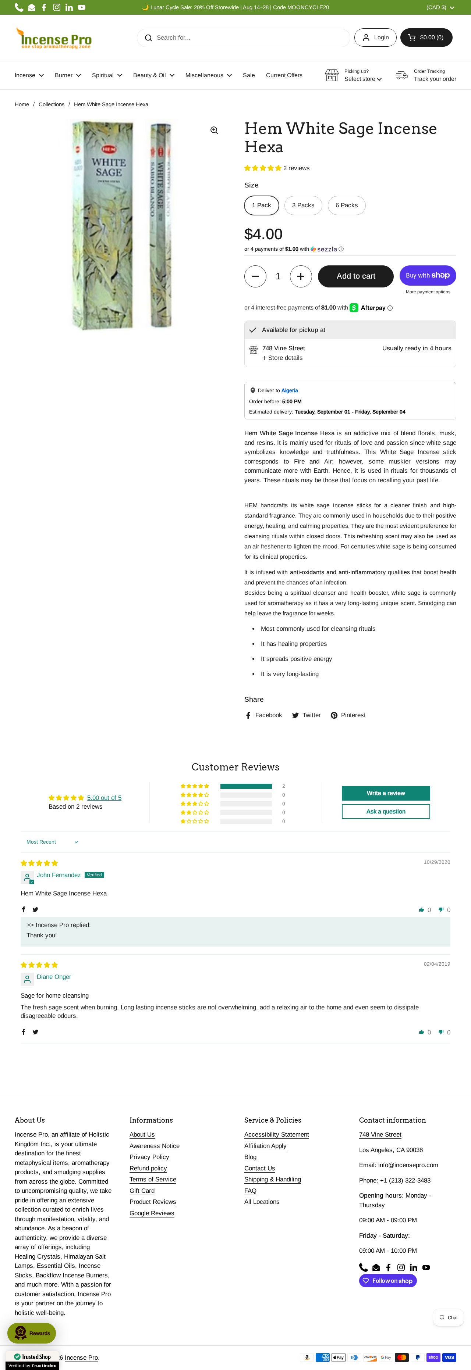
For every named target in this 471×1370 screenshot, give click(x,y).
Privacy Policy (149, 1156)
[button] (426, 37)
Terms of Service (153, 1179)
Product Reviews (153, 1201)
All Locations (262, 1201)
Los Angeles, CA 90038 (391, 1150)
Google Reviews (152, 1213)
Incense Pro (81, 1357)
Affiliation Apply (265, 1145)
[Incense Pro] (53, 38)
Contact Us (259, 1168)
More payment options (428, 291)
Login (381, 37)
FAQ (250, 1190)
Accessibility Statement (276, 1134)
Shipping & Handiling (272, 1179)
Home (22, 104)
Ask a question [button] (386, 811)
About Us (142, 1134)
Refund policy (148, 1168)
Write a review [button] (386, 793)
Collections (51, 104)
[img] (39, 863)
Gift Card (142, 1190)
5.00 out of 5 (104, 797)
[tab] (282, 358)
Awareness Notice (155, 1145)
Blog (250, 1156)
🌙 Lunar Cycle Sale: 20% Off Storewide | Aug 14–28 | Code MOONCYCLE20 (235, 7)
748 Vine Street (380, 1134)
